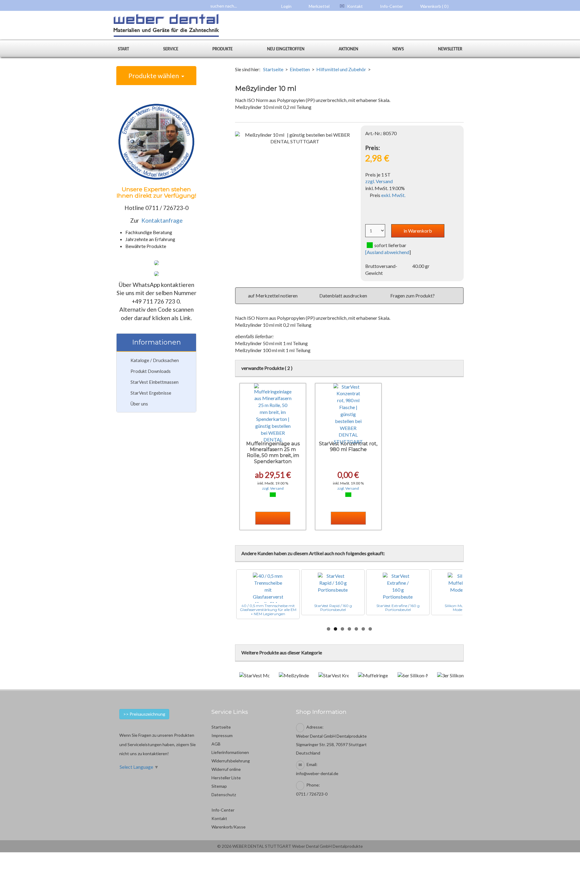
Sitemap (219, 786)
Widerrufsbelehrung (230, 760)
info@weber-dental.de (317, 773)
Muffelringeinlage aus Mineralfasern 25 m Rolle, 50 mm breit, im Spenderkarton (273, 452)
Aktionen (348, 49)
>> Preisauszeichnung (144, 714)
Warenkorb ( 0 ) (434, 6)
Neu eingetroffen (285, 49)
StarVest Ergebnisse (150, 393)
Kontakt (354, 6)
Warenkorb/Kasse (228, 826)
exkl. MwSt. (393, 195)
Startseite (273, 69)
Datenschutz (223, 794)
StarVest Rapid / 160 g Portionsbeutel (333, 607)
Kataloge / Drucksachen (154, 360)
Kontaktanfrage (162, 220)
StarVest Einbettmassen (154, 382)
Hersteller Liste (226, 777)
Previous (227, 594)
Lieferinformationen (230, 752)
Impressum (222, 735)
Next (472, 594)
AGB (216, 743)
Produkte (222, 49)
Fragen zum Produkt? (412, 295)
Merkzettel (319, 6)
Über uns (139, 403)
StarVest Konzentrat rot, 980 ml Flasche (348, 447)
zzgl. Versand (379, 181)
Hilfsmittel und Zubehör (341, 69)
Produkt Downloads (150, 371)
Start (123, 49)
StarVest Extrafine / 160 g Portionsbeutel (398, 607)
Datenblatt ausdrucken (343, 295)
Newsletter (450, 49)
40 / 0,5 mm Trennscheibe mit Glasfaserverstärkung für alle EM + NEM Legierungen (268, 609)
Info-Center (391, 6)
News (398, 49)
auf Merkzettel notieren (273, 295)
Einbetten (300, 69)
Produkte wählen (154, 76)
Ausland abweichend (388, 252)
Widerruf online (226, 769)
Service (170, 49)
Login (286, 6)
